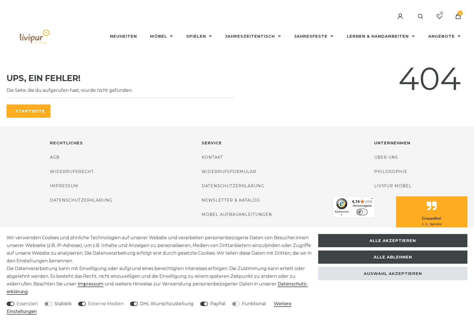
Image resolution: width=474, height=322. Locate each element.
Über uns (386, 157)
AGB (55, 157)
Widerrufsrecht (72, 171)
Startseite (30, 111)
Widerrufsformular (229, 171)
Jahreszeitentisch (250, 36)
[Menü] (372, 199)
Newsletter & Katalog (231, 200)
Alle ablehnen (393, 257)
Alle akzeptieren (392, 240)
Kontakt (212, 157)
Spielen (196, 36)
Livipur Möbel (392, 185)
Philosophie (390, 171)
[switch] (362, 212)
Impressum (64, 185)
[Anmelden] (401, 16)
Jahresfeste (311, 36)
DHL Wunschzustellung (167, 303)
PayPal (217, 303)
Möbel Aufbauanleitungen (237, 214)
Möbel (159, 36)
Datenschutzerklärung (81, 200)
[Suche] (420, 16)
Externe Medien (105, 303)
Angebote (442, 36)
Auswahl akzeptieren (393, 273)
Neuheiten (123, 36)
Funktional (254, 303)
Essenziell (27, 303)
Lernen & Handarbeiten (378, 36)
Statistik (63, 303)
